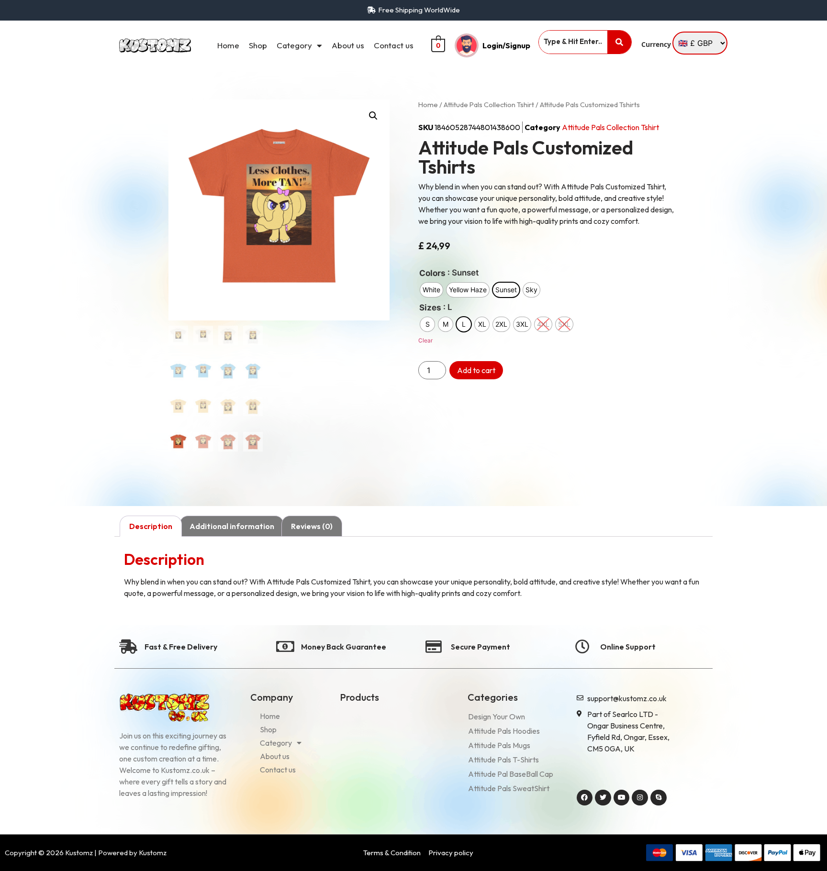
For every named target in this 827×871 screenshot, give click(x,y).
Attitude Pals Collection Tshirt (489, 104)
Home (228, 45)
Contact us (394, 45)
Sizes (430, 308)
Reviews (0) (312, 526)
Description (150, 526)
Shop (258, 45)
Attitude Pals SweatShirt (508, 788)
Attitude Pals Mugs (499, 745)
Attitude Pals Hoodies (504, 731)
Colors (432, 273)
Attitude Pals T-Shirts (503, 759)
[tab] (151, 526)
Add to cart (476, 370)
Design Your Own (496, 716)
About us (348, 45)
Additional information (232, 526)
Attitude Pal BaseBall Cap (510, 774)
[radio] (431, 290)
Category (294, 45)
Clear (425, 340)
